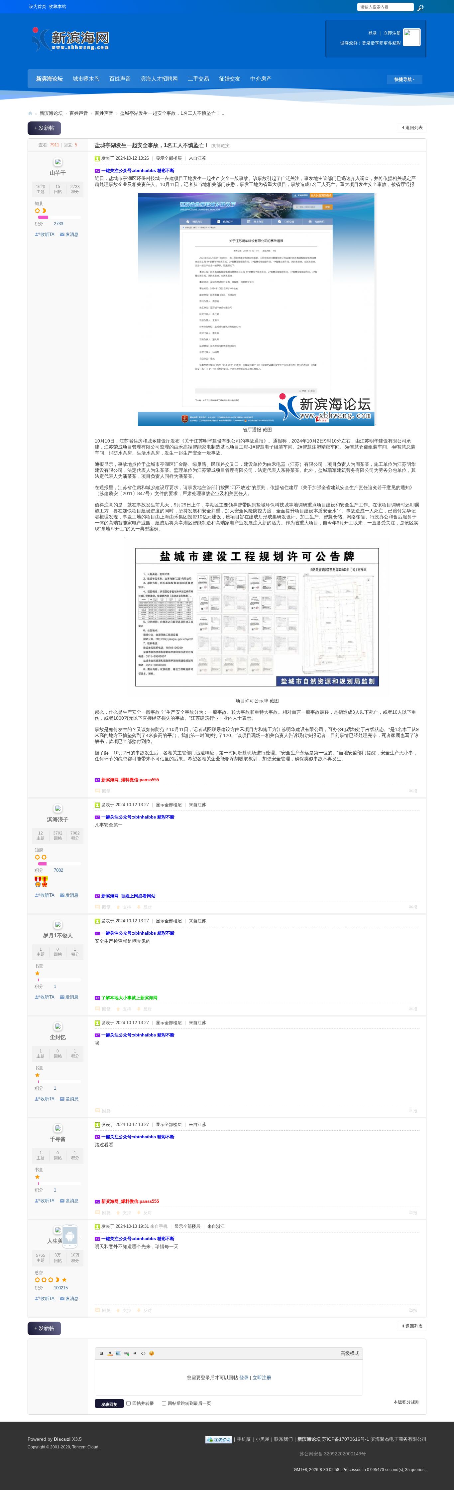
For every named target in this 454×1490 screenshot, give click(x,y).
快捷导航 (403, 79)
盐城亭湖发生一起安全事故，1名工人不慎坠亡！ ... (173, 113)
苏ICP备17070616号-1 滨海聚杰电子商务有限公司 (374, 1439)
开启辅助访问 (350, 5)
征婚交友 (229, 79)
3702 (57, 833)
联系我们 (283, 1439)
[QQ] (218, 1439)
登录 (372, 33)
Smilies (151, 1353)
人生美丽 (57, 1241)
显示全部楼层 (169, 158)
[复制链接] (221, 145)
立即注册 (392, 33)
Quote (135, 1353)
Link (126, 1353)
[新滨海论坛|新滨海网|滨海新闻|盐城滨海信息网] (70, 42)
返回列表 (414, 127)
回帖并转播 (143, 1403)
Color (110, 1353)
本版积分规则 (406, 1401)
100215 (61, 1287)
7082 (75, 833)
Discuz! (62, 1439)
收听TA (48, 234)
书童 (39, 966)
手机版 (244, 1439)
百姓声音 (120, 79)
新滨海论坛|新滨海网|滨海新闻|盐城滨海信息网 (30, 113)
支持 (127, 907)
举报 (413, 791)
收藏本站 (57, 6)
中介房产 (261, 79)
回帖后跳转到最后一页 (189, 1403)
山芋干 (58, 173)
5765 (40, 1255)
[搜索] (420, 8)
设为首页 (37, 6)
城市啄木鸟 (86, 79)
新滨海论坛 (49, 79)
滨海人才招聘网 (159, 79)
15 (58, 186)
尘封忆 (58, 1037)
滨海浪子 (57, 819)
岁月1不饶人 (58, 935)
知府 (39, 849)
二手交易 (198, 79)
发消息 (71, 234)
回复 (106, 791)
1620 (40, 186)
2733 (75, 186)
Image (118, 1353)
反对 (147, 907)
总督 (39, 1272)
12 (40, 833)
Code (143, 1353)
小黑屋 (263, 1439)
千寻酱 (58, 1139)
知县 (39, 203)
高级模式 (350, 1353)
